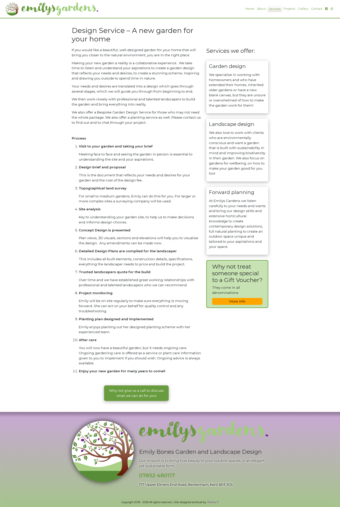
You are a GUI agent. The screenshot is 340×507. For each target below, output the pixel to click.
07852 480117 (157, 475)
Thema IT (213, 502)
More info (237, 301)
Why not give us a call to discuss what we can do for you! (136, 393)
